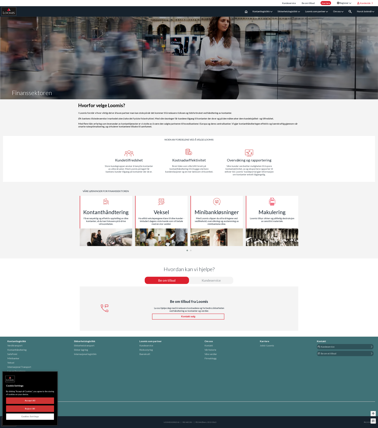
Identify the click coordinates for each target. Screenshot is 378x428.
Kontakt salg (188, 316)
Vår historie (210, 349)
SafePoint (12, 354)
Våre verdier (211, 354)
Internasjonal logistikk (85, 354)
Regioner (344, 2)
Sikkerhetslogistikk (288, 11)
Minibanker (13, 358)
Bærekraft (144, 354)
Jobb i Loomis (267, 345)
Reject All (30, 408)
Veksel (10, 362)
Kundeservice (146, 345)
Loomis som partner (315, 11)
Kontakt (209, 345)
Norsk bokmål (364, 11)
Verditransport (14, 345)
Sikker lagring (81, 349)
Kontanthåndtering (17, 349)
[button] (187, 250)
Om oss (337, 11)
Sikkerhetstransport (84, 345)
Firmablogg (210, 358)
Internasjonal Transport (19, 366)
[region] (30, 398)
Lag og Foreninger (16, 371)
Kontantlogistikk (261, 11)
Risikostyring (146, 349)
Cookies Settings (30, 416)
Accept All (30, 400)
